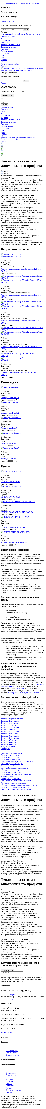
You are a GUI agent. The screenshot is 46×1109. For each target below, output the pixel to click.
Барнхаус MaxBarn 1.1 (10, 443)
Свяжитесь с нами (8, 21)
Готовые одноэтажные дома (12, 764)
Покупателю (11, 1075)
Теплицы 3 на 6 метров (10, 732)
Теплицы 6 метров (8, 744)
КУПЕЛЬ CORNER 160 (10, 482)
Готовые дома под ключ (10, 751)
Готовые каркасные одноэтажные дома (16, 774)
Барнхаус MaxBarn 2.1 (10, 428)
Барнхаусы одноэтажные (11, 779)
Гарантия (9, 1081)
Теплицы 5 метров (8, 742)
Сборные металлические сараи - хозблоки (22, 3)
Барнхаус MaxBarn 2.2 (10, 398)
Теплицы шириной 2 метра (12, 719)
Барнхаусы (5, 749)
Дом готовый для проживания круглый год (18, 762)
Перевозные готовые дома (11, 753)
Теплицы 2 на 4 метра (10, 723)
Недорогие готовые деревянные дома (16, 789)
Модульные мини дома (10, 770)
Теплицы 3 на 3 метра (10, 734)
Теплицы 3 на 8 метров (10, 738)
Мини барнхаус (7, 776)
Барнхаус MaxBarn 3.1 (10, 459)
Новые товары (11, 1053)
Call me (4, 105)
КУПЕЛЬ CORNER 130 (10, 497)
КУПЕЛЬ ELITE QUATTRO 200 (14, 542)
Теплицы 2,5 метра (8, 725)
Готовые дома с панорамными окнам (16, 781)
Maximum (20, 688)
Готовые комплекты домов (11, 759)
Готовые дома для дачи (10, 755)
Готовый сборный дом (10, 757)
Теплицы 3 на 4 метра (10, 736)
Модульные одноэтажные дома (13, 783)
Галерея (9, 1088)
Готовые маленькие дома (11, 772)
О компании (6, 34)
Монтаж (9, 1084)
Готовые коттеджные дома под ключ (15, 787)
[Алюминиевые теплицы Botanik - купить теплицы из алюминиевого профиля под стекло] (23, 70)
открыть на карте (8, 995)
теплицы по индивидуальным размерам (24, 693)
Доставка (15, 34)
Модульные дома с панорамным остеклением (19, 785)
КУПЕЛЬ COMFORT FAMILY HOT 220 (17, 512)
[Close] (2, 98)
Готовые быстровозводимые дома (14, 768)
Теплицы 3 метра (8, 729)
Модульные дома (8, 747)
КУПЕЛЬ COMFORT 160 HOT (13, 527)
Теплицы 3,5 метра (8, 740)
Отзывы (9, 1092)
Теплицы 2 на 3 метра (10, 721)
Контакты (12, 36)
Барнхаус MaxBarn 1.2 (10, 413)
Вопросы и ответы (33, 34)
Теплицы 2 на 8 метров (10, 727)
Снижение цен (12, 1051)
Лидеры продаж (12, 1055)
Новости (4, 36)
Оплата (22, 34)
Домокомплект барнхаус (11, 766)
